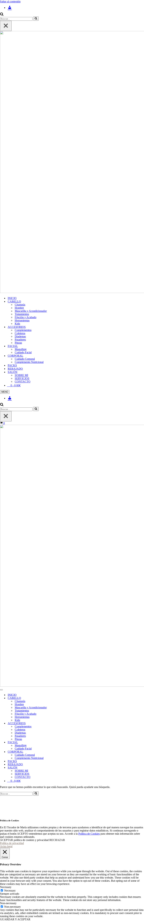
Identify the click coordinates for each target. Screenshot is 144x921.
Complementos (23, 330)
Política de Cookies (89, 833)
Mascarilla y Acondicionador (31, 310)
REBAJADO (15, 368)
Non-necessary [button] (8, 903)
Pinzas (18, 342)
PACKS (12, 365)
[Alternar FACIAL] (61, 742)
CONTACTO (22, 381)
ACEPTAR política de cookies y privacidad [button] (24, 840)
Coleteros (20, 333)
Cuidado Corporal (25, 358)
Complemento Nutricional (29, 362)
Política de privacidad (12, 843)
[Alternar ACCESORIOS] (61, 723)
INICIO (12, 298)
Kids (17, 323)
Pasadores (20, 339)
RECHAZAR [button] (57, 840)
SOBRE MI (21, 375)
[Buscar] (2, 14)
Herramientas (22, 320)
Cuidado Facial (23, 352)
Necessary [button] (5, 887)
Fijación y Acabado (25, 317)
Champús (20, 304)
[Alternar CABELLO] (61, 698)
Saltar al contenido (10, 1)
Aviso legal (6, 846)
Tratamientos (22, 314)
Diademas (20, 336)
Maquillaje (21, 349)
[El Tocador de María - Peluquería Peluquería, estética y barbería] (72, 162)
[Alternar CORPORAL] (61, 751)
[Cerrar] (6, 26)
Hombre (19, 307)
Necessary (10, 890)
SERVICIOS (22, 378)
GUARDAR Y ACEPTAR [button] (15, 919)
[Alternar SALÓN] (61, 767)
